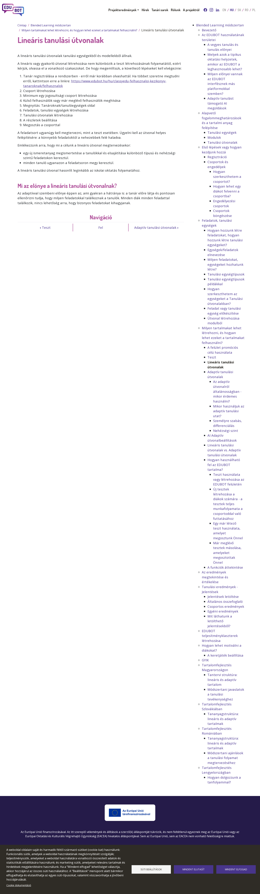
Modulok (214, 137)
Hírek (145, 10)
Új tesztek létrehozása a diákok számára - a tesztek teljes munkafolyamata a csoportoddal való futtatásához (228, 504)
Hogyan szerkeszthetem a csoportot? (227, 176)
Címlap (22, 25)
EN (224, 10)
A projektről (191, 10)
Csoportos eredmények (225, 606)
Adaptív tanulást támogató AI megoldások (220, 103)
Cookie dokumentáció (18, 885)
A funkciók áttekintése (225, 567)
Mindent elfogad (236, 869)
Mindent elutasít (194, 869)
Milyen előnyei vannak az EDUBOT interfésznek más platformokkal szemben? (224, 84)
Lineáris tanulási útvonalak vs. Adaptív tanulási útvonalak (224, 450)
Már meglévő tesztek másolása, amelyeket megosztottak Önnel (227, 553)
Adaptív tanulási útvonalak (156, 227)
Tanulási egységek (221, 132)
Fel (100, 227)
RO (246, 10)
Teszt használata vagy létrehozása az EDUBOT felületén (228, 479)
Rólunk (175, 10)
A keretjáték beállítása (225, 655)
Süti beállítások (151, 869)
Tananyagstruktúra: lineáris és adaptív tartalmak (223, 719)
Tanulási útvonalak (222, 142)
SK (239, 10)
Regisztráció (217, 157)
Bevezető (209, 30)
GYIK (205, 660)
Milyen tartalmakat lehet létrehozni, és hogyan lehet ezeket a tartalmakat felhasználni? (79, 30)
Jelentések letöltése (223, 596)
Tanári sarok (159, 10)
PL (254, 10)
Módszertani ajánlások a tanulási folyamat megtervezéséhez (225, 758)
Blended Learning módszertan (51, 25)
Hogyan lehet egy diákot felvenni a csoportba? (227, 191)
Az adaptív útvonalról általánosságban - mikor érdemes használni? (227, 391)
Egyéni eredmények (222, 611)
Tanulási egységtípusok (225, 274)
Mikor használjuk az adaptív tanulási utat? (228, 411)
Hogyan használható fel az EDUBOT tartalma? (223, 465)
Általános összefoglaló (225, 601)
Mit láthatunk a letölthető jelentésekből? (219, 621)
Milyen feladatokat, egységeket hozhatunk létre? (225, 264)
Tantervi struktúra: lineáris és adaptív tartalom (222, 679)
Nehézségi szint (225, 430)
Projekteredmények (122, 10)
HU (232, 10)
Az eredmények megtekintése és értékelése (215, 577)
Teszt (45, 227)
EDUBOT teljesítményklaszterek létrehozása (220, 636)
